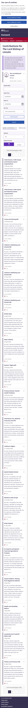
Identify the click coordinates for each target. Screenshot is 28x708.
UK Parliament (4, 40)
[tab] (10, 128)
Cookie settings (14, 26)
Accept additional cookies (14, 17)
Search (14, 122)
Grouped (19, 145)
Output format (8, 140)
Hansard (5, 35)
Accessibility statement (6, 706)
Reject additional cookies (14, 22)
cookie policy (8, 14)
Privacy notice (4, 704)
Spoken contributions (10, 128)
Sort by (6, 108)
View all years (14, 117)
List (9, 144)
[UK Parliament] (5, 30)
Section (6, 133)
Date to (6, 100)
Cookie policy (4, 700)
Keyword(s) (7, 85)
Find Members (19, 40)
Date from (6, 93)
